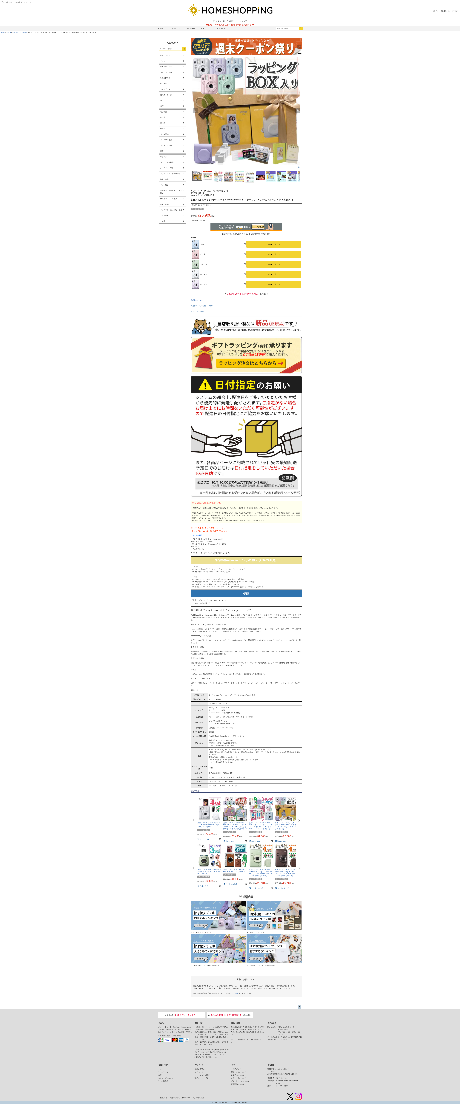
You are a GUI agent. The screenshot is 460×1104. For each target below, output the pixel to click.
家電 (162, 151)
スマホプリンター (167, 89)
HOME (160, 28)
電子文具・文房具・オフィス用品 (171, 192)
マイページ (190, 28)
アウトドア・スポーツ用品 (170, 174)
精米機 (162, 123)
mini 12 (25, 32)
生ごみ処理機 (165, 78)
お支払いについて (237, 1075)
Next (299, 47)
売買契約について (237, 1084)
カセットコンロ (166, 72)
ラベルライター (166, 67)
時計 (162, 100)
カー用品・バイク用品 (168, 199)
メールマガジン (454, 11)
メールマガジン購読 (202, 1075)
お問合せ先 (272, 1023)
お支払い (162, 1023)
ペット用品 (164, 185)
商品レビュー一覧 (201, 1078)
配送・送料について (238, 1072)
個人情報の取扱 (198, 1098)
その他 (162, 221)
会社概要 (271, 1065)
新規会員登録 (200, 1069)
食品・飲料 (164, 204)
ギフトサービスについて (240, 1081)
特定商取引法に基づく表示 (180, 1098)
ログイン (435, 11)
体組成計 (163, 84)
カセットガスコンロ (165, 1078)
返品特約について (197, 300)
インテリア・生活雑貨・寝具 (171, 210)
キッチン (163, 157)
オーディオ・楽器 (167, 168)
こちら (236, 993)
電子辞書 (163, 112)
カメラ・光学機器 (167, 162)
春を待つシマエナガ (167, 55)
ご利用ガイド (220, 28)
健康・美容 (164, 179)
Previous (193, 47)
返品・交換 (235, 1023)
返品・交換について (238, 1078)
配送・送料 (199, 1023)
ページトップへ (299, 1007)
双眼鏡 (162, 117)
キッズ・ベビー (166, 145)
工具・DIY (164, 215)
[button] (193, 820)
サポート (234, 1065)
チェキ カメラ (16, 32)
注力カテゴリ (164, 1065)
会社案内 (163, 1098)
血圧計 (162, 129)
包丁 (162, 106)
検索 (301, 28)
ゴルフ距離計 (165, 134)
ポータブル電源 (166, 140)
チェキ (8, 32)
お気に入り (176, 28)
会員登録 (443, 11)
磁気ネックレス (166, 95)
